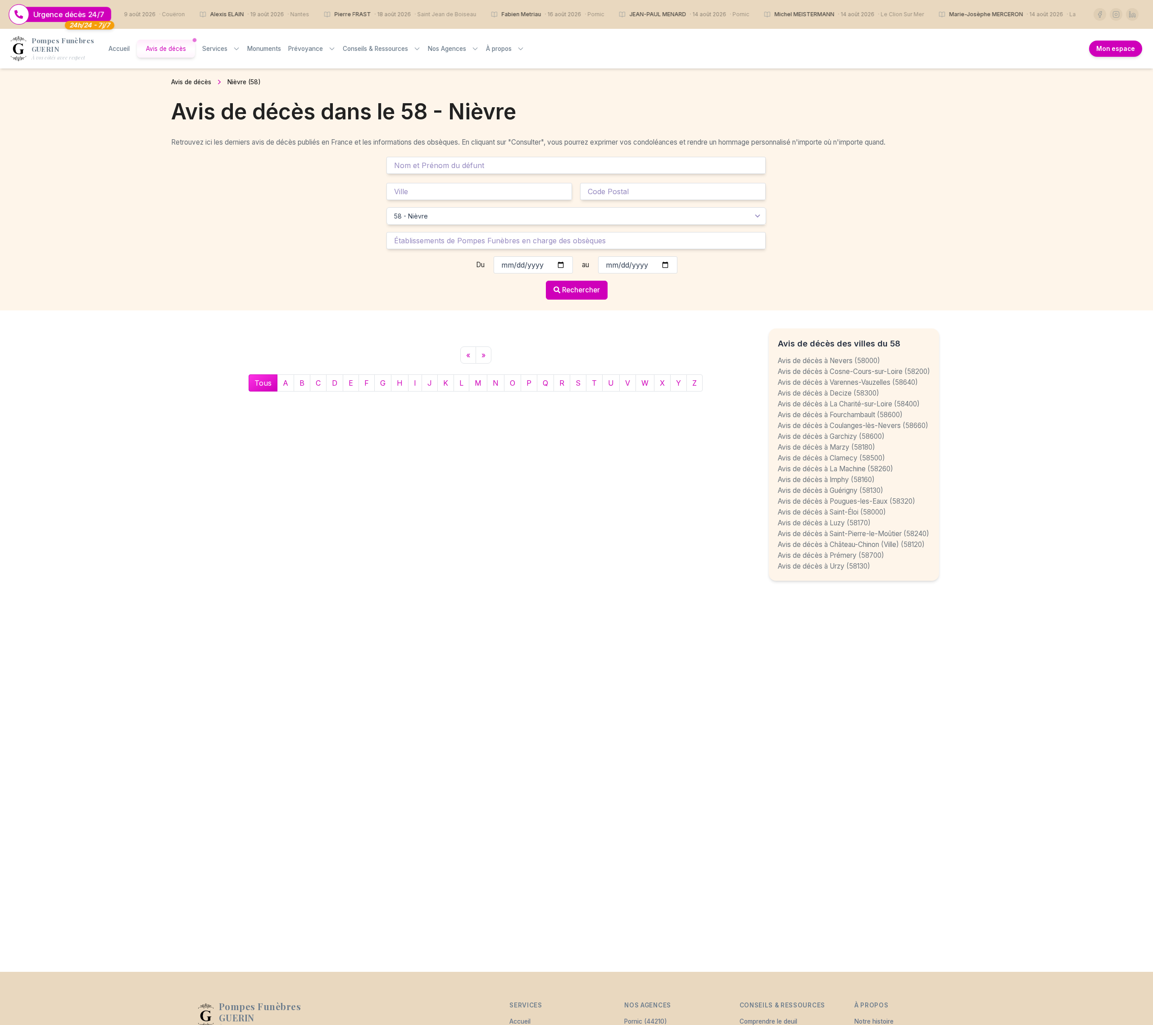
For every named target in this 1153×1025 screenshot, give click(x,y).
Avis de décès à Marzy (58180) (826, 447)
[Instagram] (1116, 14)
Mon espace (1115, 48)
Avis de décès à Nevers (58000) (829, 360)
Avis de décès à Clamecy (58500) (831, 458)
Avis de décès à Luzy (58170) (824, 523)
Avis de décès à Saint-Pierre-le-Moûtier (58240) (853, 533)
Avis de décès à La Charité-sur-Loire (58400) (849, 404)
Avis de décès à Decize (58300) (828, 393)
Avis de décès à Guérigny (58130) (830, 490)
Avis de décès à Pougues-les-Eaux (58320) (846, 501)
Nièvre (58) (244, 82)
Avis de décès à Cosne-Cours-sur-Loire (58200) (854, 371)
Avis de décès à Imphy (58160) (826, 479)
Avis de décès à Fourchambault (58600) (840, 414)
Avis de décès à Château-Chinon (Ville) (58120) (851, 544)
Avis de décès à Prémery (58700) (831, 555)
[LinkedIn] (1132, 14)
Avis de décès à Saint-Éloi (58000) (832, 512)
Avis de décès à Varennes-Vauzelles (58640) (848, 382)
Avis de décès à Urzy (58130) (824, 566)
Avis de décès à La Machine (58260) (835, 469)
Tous (263, 382)
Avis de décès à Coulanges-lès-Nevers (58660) (853, 425)
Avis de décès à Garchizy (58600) (831, 436)
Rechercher (581, 290)
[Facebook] (1100, 14)
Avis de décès (191, 82)
